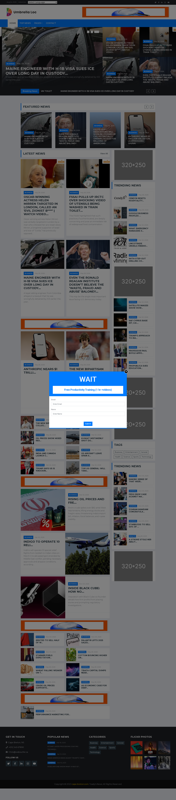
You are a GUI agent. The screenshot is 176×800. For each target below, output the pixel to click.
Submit (88, 424)
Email (53, 400)
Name (53, 409)
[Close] (126, 371)
